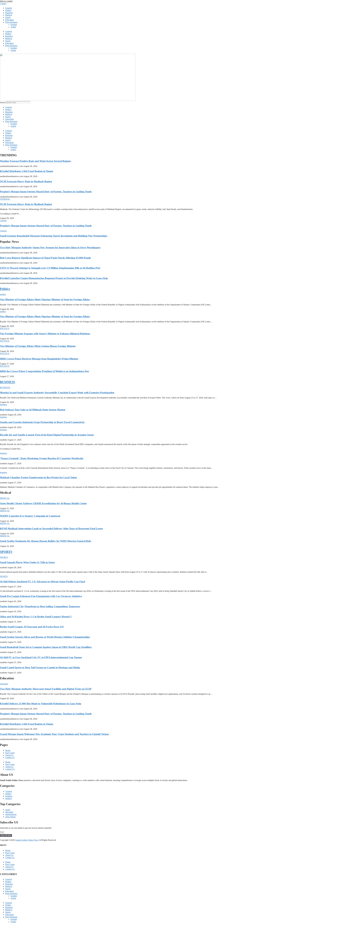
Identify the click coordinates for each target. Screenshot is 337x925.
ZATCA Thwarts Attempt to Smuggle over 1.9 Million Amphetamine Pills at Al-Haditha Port (50, 268)
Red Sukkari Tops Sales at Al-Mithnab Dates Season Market (32, 409)
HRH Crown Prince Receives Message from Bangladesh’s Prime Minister (39, 358)
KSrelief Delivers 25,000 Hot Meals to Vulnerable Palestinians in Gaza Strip (40, 703)
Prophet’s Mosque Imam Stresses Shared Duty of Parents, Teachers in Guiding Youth (46, 191)
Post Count (9, 753)
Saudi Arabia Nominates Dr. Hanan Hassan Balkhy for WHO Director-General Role (45, 541)
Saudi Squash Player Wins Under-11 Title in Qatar (27, 562)
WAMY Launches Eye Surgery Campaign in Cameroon (30, 515)
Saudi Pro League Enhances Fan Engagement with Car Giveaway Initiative (41, 596)
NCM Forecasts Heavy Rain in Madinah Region (26, 181)
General (8, 8)
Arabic (13, 27)
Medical (8, 15)
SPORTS (6, 551)
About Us (9, 755)
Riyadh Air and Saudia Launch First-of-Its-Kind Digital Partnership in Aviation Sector (47, 434)
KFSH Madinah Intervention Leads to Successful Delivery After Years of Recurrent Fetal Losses (51, 528)
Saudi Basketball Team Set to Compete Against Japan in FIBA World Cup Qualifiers (46, 647)
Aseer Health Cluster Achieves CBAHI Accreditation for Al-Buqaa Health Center (43, 503)
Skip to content (6, 1)
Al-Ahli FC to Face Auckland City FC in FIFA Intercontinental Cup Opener (41, 657)
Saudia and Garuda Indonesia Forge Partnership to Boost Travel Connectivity (42, 422)
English (14, 24)
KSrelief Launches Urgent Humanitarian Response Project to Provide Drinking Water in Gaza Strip (54, 278)
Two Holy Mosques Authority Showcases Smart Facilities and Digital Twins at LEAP (45, 688)
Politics (8, 10)
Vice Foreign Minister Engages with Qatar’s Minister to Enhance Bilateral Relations (45, 333)
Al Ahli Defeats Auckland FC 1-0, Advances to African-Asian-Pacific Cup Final (42, 581)
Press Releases (11, 22)
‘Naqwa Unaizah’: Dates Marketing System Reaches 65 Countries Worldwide (41, 458)
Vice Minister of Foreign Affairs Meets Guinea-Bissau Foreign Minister (38, 346)
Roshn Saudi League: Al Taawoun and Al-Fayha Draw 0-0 (32, 626)
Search (3, 102)
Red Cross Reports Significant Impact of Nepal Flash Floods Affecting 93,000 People (45, 257)
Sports (8, 17)
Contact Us (10, 757)
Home (7, 750)
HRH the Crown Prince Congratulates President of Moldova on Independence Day (44, 371)
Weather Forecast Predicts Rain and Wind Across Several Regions (35, 161)
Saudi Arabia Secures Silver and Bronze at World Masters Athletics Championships (45, 637)
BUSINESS (7, 382)
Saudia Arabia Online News (27, 840)
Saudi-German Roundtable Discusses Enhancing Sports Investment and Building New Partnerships (53, 235)
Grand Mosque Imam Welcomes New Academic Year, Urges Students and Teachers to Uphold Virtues (54, 734)
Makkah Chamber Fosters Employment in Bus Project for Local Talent (38, 477)
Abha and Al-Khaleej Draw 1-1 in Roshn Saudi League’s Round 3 (35, 616)
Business (9, 13)
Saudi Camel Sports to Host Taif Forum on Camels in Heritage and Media (40, 667)
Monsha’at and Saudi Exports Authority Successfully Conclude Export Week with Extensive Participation (57, 392)
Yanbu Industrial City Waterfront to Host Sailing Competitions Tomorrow (40, 606)
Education (9, 20)
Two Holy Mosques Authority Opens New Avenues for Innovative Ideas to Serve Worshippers (50, 247)
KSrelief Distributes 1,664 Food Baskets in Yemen (26, 171)
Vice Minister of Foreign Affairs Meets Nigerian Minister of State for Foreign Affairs (45, 299)
